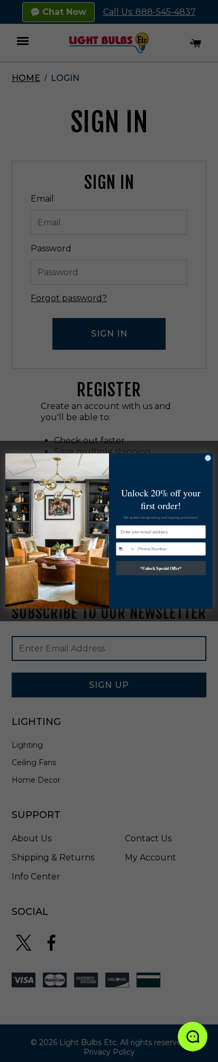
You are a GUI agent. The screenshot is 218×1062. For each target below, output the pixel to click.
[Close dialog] (208, 458)
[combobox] (125, 548)
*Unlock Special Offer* (161, 568)
